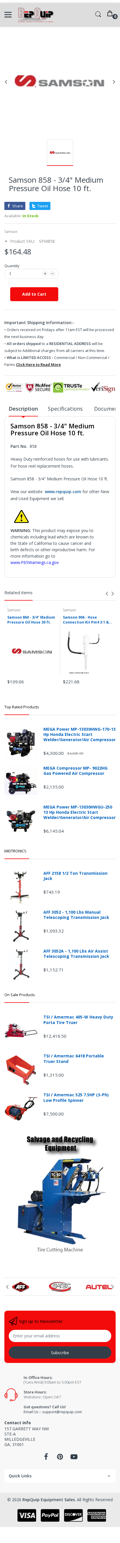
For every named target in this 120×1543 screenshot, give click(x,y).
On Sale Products (19, 994)
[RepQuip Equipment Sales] (35, 14)
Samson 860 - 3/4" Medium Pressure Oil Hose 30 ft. (31, 620)
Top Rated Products (21, 706)
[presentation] (107, 593)
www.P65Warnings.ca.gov (34, 562)
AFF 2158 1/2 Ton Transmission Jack (75, 876)
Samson (10, 231)
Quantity (12, 265)
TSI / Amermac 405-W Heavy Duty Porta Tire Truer (78, 1019)
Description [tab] (23, 408)
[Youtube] (73, 1458)
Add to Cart (34, 294)
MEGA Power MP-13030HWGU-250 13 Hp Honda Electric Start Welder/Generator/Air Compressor (79, 812)
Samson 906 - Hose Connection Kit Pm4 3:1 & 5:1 (86, 620)
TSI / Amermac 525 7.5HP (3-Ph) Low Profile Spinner (76, 1097)
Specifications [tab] (66, 408)
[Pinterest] (60, 1458)
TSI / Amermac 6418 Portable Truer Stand (73, 1058)
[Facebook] (46, 1458)
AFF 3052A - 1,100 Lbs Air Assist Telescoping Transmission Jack (76, 954)
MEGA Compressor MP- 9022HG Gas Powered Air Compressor (75, 771)
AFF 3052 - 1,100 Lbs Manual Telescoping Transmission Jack (76, 915)
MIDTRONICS (15, 851)
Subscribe (60, 1352)
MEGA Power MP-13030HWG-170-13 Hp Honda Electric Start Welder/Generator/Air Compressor (79, 734)
